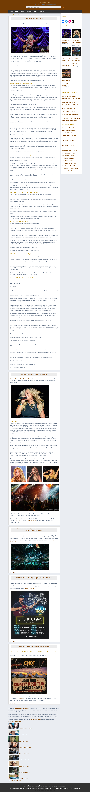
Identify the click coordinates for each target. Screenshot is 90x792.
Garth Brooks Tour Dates (68, 153)
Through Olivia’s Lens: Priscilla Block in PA (34, 374)
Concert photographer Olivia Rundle (19, 378)
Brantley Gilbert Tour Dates (69, 135)
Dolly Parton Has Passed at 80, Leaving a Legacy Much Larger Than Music (71, 98)
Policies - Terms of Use (54, 785)
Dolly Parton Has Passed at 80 (34, 18)
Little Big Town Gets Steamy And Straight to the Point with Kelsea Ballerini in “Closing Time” (70, 110)
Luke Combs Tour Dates (68, 170)
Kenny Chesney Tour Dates (69, 163)
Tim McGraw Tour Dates (14, 780)
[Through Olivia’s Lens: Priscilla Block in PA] (76, 33)
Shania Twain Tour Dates (68, 130)
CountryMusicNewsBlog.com (16, 721)
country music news (36, 719)
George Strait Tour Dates (68, 127)
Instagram (17, 520)
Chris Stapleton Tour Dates (69, 165)
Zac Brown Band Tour (25, 760)
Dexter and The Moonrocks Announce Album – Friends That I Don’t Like (70, 104)
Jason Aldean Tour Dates (68, 143)
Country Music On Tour (30, 588)
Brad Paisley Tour (23, 735)
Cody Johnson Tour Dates (68, 138)
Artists (22, 11)
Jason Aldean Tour (24, 753)
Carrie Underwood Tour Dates (70, 168)
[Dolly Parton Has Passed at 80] (66, 33)
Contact (41, 11)
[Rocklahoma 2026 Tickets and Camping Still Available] (66, 73)
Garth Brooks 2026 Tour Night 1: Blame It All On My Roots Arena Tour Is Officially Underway (34, 529)
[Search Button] (62, 6)
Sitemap (63, 785)
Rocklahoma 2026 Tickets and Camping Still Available (34, 646)
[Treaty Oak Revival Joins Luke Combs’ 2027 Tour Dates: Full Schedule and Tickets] (76, 51)
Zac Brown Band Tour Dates (69, 148)
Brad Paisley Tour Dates (68, 140)
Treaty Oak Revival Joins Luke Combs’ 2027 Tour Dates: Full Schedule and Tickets (34, 578)
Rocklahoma (20, 698)
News (16, 11)
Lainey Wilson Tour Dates (68, 155)
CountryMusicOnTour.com (22, 708)
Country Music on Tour (58, 788)
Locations (29, 11)
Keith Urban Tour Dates (68, 160)
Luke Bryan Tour (23, 778)
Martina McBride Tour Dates (69, 150)
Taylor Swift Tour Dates (68, 132)
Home (11, 11)
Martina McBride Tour (25, 747)
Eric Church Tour (23, 741)
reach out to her (32, 520)
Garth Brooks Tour (24, 766)
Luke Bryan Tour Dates (68, 145)
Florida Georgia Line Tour (25, 728)
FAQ (35, 11)
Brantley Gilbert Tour (24, 772)
